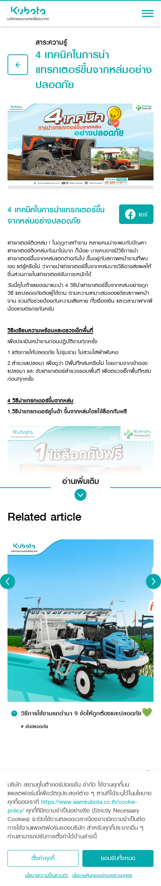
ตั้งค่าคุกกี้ (43, 858)
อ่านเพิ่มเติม (80, 481)
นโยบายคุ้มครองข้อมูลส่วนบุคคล (102, 875)
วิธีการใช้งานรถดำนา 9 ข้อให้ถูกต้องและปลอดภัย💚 (86, 713)
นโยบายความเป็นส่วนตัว (47, 875)
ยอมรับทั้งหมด (118, 858)
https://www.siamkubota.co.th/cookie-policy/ (72, 806)
